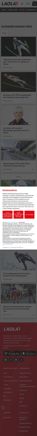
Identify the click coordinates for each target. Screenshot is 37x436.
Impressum (6, 247)
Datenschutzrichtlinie (17, 247)
